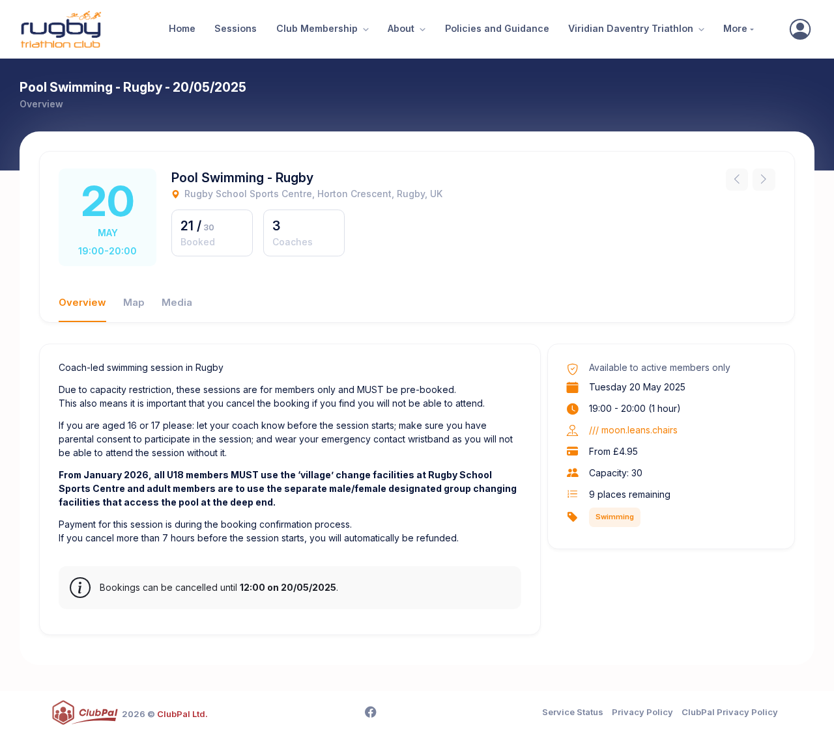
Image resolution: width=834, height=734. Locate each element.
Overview (82, 302)
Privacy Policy (642, 712)
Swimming (615, 516)
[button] (364, 30)
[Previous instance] (737, 180)
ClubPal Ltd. (182, 714)
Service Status (572, 712)
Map (134, 302)
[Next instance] (764, 180)
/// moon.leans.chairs (633, 429)
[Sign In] (800, 29)
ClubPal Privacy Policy (730, 712)
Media (177, 302)
